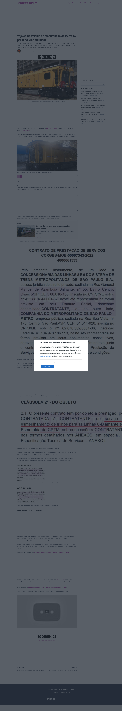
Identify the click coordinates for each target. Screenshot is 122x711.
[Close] (85, 342)
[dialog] (61, 355)
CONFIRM (47, 366)
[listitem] (61, 362)
